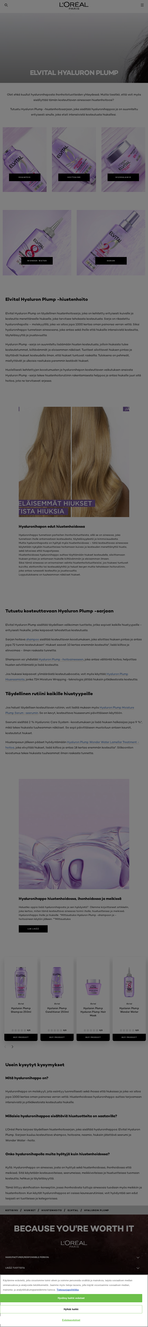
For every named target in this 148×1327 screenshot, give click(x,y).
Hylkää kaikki (71, 1309)
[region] (74, 1301)
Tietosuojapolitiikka (68, 1289)
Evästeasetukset (71, 1320)
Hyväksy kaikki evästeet (71, 1298)
